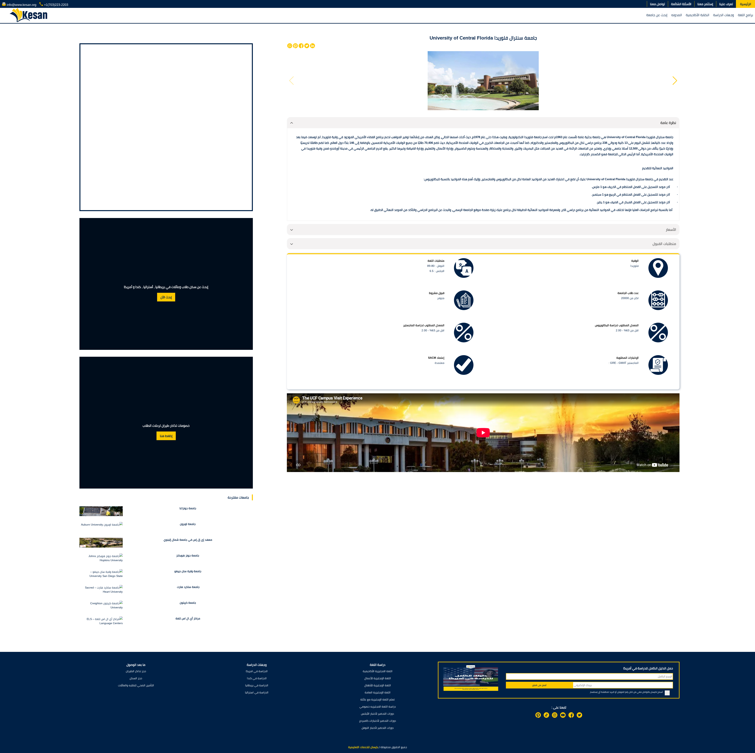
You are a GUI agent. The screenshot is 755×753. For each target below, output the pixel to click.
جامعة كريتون (188, 602)
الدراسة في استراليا (256, 692)
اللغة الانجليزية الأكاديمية (377, 671)
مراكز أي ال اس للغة (188, 618)
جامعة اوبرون (188, 524)
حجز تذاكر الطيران (136, 671)
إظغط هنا (166, 436)
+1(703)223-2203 (55, 4)
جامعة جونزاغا (188, 508)
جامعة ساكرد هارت (188, 587)
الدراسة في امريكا (257, 671)
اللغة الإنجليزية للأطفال (377, 685)
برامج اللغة (745, 15)
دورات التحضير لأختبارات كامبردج (377, 720)
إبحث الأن (166, 297)
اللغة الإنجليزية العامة (377, 692)
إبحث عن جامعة (656, 15)
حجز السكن (136, 678)
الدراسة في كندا (257, 678)
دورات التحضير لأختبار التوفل (378, 727)
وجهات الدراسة (723, 15)
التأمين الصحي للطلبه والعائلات (136, 685)
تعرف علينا (726, 4)
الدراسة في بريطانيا (256, 685)
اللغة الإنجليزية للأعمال (377, 678)
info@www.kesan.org (21, 4)
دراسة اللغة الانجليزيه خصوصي (377, 706)
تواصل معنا (657, 4)
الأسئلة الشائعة (681, 4)
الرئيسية (745, 4)
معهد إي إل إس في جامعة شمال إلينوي (188, 539)
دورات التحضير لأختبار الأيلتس (377, 713)
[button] (675, 80)
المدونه (676, 15)
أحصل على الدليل (539, 685)
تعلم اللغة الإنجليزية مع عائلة (377, 699)
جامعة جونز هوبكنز (187, 555)
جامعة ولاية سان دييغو (187, 571)
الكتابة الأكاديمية (697, 15)
